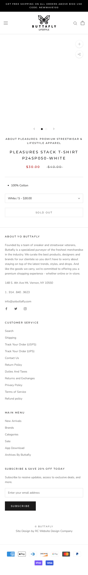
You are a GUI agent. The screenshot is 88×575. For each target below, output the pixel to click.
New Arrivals (13, 421)
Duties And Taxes (16, 371)
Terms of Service (15, 392)
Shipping (10, 338)
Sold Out (44, 212)
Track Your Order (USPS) (20, 344)
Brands (9, 428)
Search (9, 331)
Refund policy (13, 399)
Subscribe (20, 506)
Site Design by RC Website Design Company (44, 531)
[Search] (75, 23)
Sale (7, 441)
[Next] (53, 129)
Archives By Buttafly (18, 455)
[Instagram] (25, 308)
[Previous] (34, 129)
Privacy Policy (13, 385)
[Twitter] (15, 308)
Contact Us (12, 358)
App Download (14, 448)
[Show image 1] (42, 129)
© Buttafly (44, 526)
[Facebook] (6, 308)
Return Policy (13, 365)
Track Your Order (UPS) (19, 351)
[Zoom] (79, 44)
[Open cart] (82, 23)
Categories (11, 434)
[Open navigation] (6, 23)
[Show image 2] (46, 129)
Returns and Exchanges (20, 378)
